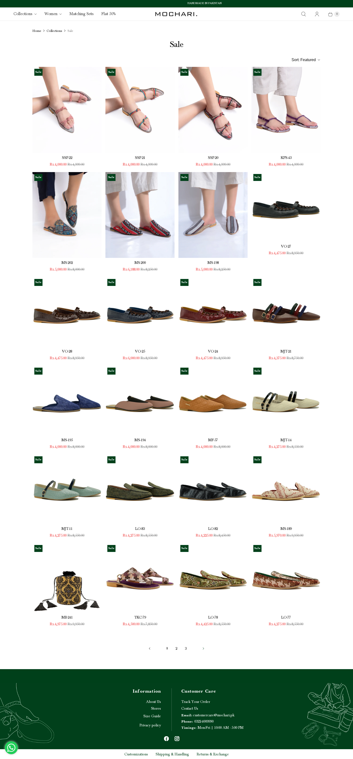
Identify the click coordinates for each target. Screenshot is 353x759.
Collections (22, 14)
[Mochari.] (176, 14)
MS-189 (286, 529)
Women (50, 14)
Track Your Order (195, 702)
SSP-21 (140, 158)
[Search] (303, 14)
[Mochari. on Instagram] (177, 738)
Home (36, 31)
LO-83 (140, 529)
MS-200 (140, 263)
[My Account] (317, 14)
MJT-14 (286, 440)
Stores (156, 708)
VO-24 (213, 351)
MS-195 (67, 440)
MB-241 (67, 617)
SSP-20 (213, 158)
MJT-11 (67, 529)
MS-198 (213, 263)
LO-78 (213, 617)
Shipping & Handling (172, 754)
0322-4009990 (197, 721)
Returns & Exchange (213, 754)
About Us (153, 702)
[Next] (203, 648)
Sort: (304, 60)
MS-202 (67, 263)
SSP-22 (67, 158)
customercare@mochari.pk (207, 715)
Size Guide (152, 716)
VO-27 (286, 246)
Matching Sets (81, 14)
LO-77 (286, 617)
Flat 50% (108, 14)
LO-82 (213, 529)
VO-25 (140, 351)
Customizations (136, 754)
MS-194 (140, 440)
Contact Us (189, 708)
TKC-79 (140, 617)
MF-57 (213, 440)
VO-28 (67, 351)
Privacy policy (150, 725)
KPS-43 (286, 158)
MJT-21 (286, 351)
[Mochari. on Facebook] (166, 738)
